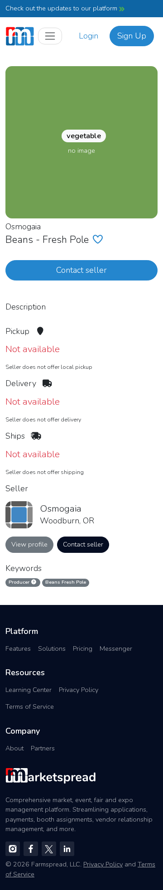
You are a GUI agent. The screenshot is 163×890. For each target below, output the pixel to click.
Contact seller (81, 270)
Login (88, 35)
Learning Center (28, 689)
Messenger (116, 648)
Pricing (82, 648)
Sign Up (131, 35)
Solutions (52, 648)
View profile (29, 544)
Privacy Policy (78, 689)
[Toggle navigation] (50, 36)
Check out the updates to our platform (62, 8)
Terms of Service (29, 706)
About (14, 748)
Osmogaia (23, 226)
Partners (43, 748)
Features (18, 648)
